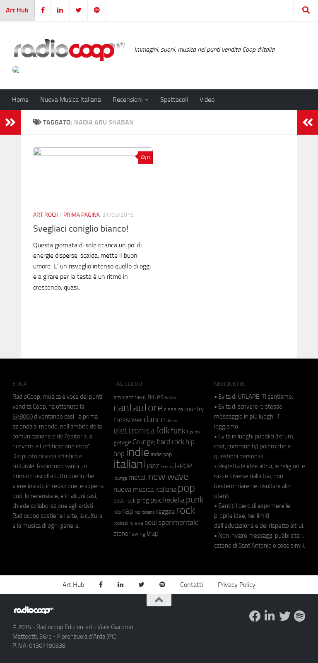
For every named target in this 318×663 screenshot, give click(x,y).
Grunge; (144, 442)
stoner (121, 533)
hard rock (170, 442)
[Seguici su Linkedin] (270, 616)
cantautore (138, 407)
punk (195, 500)
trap (153, 533)
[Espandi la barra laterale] (10, 122)
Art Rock (45, 214)
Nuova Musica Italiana (70, 99)
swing (138, 534)
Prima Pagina (81, 214)
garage (122, 442)
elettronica (134, 430)
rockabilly (123, 523)
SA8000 (22, 416)
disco (171, 421)
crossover (127, 420)
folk (163, 431)
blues (155, 396)
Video (207, 99)
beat (140, 397)
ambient (123, 397)
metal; (137, 477)
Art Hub (17, 10)
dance (154, 419)
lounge (120, 478)
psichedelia (167, 500)
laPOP (183, 466)
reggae (165, 511)
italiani (129, 464)
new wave (168, 476)
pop (186, 488)
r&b (117, 512)
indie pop (161, 454)
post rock (124, 500)
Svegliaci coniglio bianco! (80, 228)
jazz (153, 465)
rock (185, 510)
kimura (167, 466)
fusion (193, 431)
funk (178, 431)
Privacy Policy (236, 585)
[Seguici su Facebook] (255, 616)
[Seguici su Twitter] (285, 616)
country (194, 409)
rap (127, 511)
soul (151, 522)
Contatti (191, 585)
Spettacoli (174, 99)
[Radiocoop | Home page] (69, 49)
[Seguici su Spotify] (300, 616)
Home (20, 99)
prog (143, 500)
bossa (170, 397)
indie (137, 452)
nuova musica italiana (144, 489)
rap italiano (145, 512)
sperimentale (178, 522)
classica (173, 409)
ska (139, 523)
